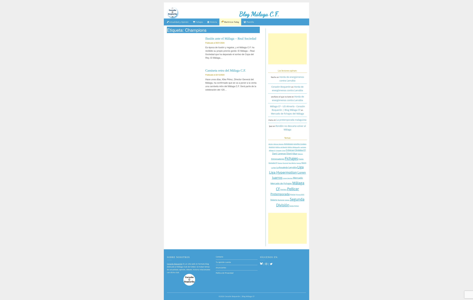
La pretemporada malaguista (291, 119)
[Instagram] (266, 264)
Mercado (298, 177)
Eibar (294, 153)
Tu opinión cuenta (223, 262)
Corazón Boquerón (281, 86)
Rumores (281, 200)
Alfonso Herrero (278, 144)
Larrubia (292, 167)
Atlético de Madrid (281, 147)
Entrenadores (277, 159)
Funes (301, 159)
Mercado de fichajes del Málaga (287, 113)
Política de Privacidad (224, 273)
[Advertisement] (287, 48)
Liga (300, 167)
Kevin (304, 163)
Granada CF (273, 163)
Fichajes (199, 22)
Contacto (219, 257)
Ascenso (272, 147)
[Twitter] (271, 264)
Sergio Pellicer (294, 206)
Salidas (287, 200)
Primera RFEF (300, 195)
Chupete (278, 150)
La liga (273, 168)
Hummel (285, 163)
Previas (292, 194)
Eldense (300, 154)
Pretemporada (280, 194)
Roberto (273, 200)
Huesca (280, 163)
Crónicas (290, 150)
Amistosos (288, 144)
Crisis (283, 150)
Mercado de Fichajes (281, 183)
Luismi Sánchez (288, 178)
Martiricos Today (231, 22)
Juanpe (299, 163)
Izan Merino (292, 163)
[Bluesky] (261, 264)
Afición (271, 144)
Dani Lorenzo (279, 153)
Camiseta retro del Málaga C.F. (225, 70)
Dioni (289, 153)
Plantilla (250, 22)
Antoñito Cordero (299, 144)
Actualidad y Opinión (179, 22)
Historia (213, 22)
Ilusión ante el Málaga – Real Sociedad (230, 38)
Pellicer (293, 188)
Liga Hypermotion (283, 172)
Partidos (283, 189)
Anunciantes (221, 267)
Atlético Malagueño (294, 147)
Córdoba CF (300, 150)
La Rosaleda (282, 167)
